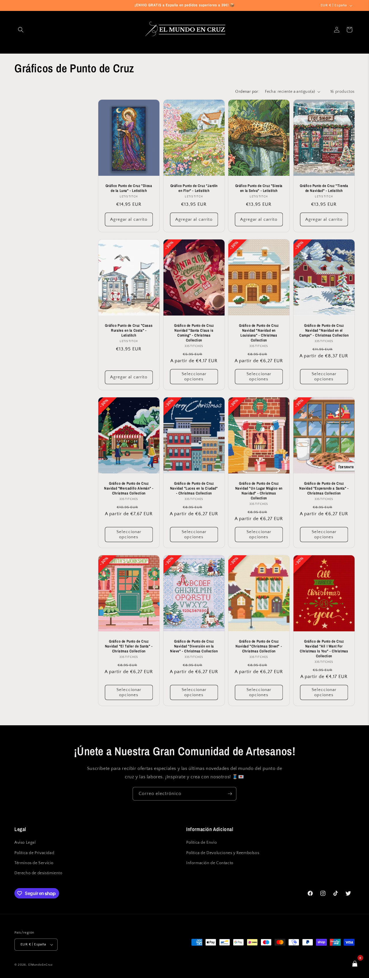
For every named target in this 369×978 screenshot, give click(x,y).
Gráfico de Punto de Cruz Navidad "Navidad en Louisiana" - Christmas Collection (258, 333)
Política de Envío (201, 842)
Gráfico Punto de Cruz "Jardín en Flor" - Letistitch (193, 188)
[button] (20, 29)
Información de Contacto (210, 863)
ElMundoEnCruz (40, 964)
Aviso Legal (25, 842)
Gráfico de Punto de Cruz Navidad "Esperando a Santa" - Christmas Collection (324, 488)
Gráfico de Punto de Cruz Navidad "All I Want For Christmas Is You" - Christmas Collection (324, 648)
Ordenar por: (247, 91)
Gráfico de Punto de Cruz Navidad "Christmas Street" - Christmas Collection (259, 646)
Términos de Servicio (34, 863)
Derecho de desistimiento (38, 873)
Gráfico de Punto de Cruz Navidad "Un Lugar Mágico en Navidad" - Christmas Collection (259, 491)
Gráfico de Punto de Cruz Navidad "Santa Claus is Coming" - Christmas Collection (194, 333)
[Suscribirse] (229, 793)
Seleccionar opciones (193, 376)
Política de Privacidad (34, 853)
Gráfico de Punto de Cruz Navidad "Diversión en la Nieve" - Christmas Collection (194, 646)
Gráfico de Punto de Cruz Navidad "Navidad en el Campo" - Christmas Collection (324, 330)
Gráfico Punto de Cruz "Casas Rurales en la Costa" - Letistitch (129, 330)
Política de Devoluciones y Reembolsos (222, 853)
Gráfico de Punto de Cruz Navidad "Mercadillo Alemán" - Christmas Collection (128, 488)
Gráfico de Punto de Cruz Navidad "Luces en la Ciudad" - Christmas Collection (194, 488)
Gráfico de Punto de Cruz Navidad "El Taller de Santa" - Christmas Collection (129, 646)
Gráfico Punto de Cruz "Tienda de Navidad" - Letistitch (324, 188)
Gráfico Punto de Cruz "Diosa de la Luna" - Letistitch (129, 188)
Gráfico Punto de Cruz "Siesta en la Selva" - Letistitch (259, 188)
